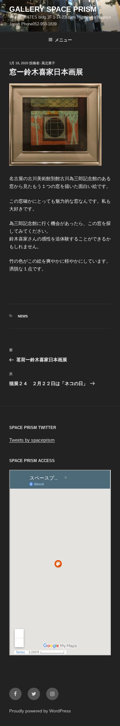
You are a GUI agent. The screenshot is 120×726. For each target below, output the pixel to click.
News (23, 316)
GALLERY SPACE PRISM (53, 9)
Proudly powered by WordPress (40, 710)
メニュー (63, 39)
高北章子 (48, 63)
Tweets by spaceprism (32, 440)
